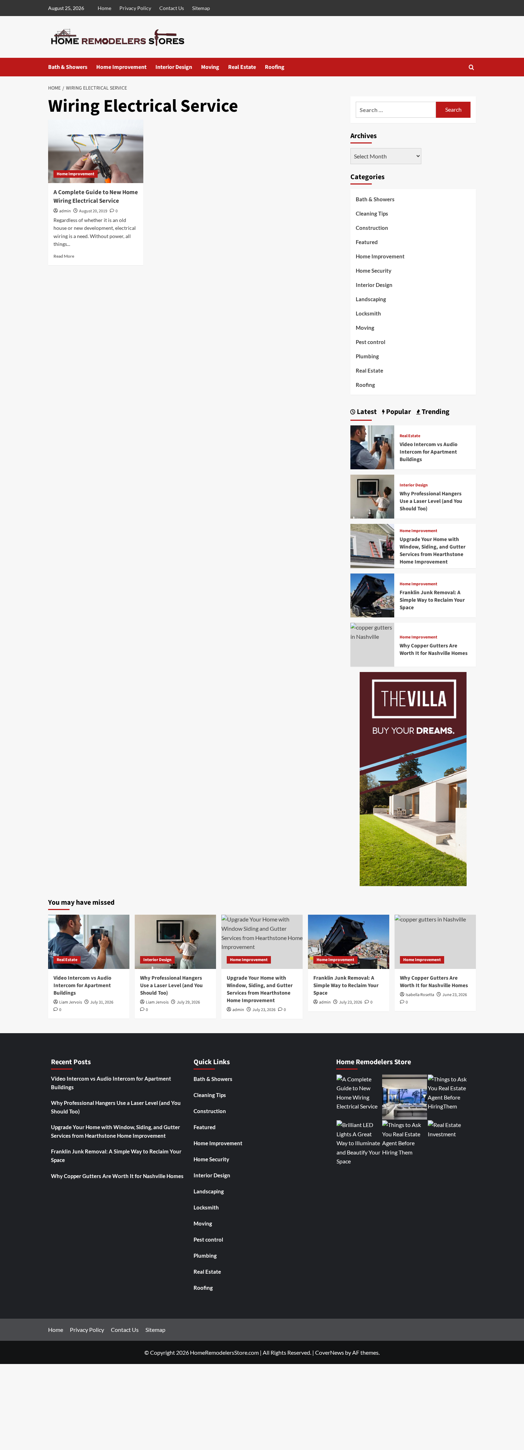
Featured (367, 242)
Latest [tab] (366, 412)
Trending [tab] (434, 412)
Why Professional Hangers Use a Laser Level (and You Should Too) (431, 501)
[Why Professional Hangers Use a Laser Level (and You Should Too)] (372, 495)
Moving (210, 67)
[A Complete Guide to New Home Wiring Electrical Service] (95, 151)
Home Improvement (121, 67)
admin (65, 211)
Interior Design (173, 67)
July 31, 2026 (101, 1002)
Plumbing (367, 356)
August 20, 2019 (93, 211)
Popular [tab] (398, 412)
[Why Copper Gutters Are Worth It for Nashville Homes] (372, 631)
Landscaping (371, 299)
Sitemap (201, 8)
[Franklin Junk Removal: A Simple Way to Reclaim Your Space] (372, 594)
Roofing (274, 67)
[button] (471, 67)
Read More (63, 256)
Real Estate (242, 67)
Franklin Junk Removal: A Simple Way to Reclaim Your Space (432, 600)
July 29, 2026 (188, 1002)
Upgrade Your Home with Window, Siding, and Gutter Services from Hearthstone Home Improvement (433, 551)
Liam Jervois (70, 1002)
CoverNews (329, 1352)
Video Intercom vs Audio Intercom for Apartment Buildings (428, 452)
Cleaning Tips (372, 213)
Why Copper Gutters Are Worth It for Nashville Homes (434, 649)
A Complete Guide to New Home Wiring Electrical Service (95, 196)
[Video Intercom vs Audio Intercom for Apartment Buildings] (372, 446)
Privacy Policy (135, 8)
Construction (372, 227)
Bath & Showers (67, 67)
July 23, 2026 (350, 1002)
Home (104, 8)
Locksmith (368, 313)
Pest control (370, 342)
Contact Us (171, 8)
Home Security (373, 270)
